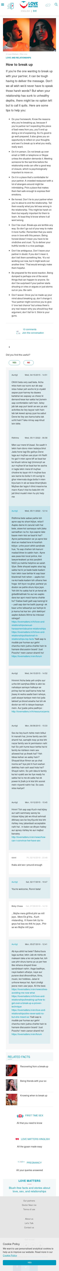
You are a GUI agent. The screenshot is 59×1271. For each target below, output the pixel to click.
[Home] (29, 7)
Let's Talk (29, 1223)
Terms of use (29, 1209)
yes (14, 363)
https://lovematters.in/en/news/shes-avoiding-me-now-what (30, 991)
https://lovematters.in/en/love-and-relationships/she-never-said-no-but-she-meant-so (29, 1013)
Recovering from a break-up (34, 1066)
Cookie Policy (10, 1255)
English (25, 10)
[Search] (56, 4)
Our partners (29, 1200)
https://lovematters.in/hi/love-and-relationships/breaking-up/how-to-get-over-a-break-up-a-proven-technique (29, 1001)
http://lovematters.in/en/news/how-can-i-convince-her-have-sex (29, 838)
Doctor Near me (29, 1204)
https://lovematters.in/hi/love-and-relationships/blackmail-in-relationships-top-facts (28, 635)
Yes (30, 1263)
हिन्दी (35, 10)
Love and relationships (18, 57)
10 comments (29, 329)
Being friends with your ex (33, 1081)
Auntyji (15, 510)
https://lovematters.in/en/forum (27, 656)
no (28, 363)
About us (29, 1218)
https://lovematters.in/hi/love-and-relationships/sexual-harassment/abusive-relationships (29, 625)
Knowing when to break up (33, 1095)
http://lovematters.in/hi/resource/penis (30, 711)
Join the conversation (33, 332)
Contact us (29, 1227)
